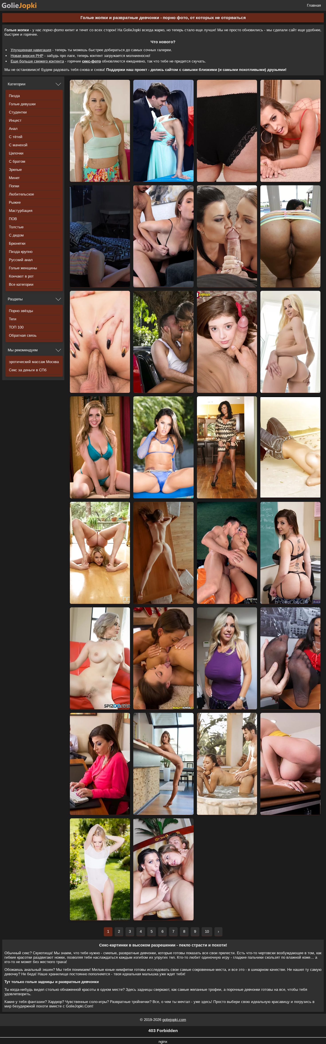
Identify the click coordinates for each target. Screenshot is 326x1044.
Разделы (15, 299)
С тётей (15, 137)
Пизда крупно (20, 252)
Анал (13, 129)
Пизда (14, 96)
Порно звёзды (21, 311)
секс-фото (91, 61)
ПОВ (13, 219)
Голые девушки (22, 104)
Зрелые (15, 170)
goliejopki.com (174, 1020)
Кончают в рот (21, 276)
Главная (314, 5)
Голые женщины (23, 268)
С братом (17, 161)
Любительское (21, 194)
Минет (14, 178)
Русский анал (21, 260)
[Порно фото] (22, 5)
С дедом (16, 235)
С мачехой (18, 145)
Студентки (18, 112)
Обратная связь (23, 335)
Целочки (16, 153)
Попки (14, 186)
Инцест (15, 120)
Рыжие (15, 202)
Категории (17, 84)
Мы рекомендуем (23, 350)
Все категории (21, 284)
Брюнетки (17, 243)
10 (207, 931)
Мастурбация (20, 211)
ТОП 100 (16, 327)
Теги (12, 319)
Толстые (16, 227)
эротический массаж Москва (34, 362)
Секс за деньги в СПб (28, 370)
